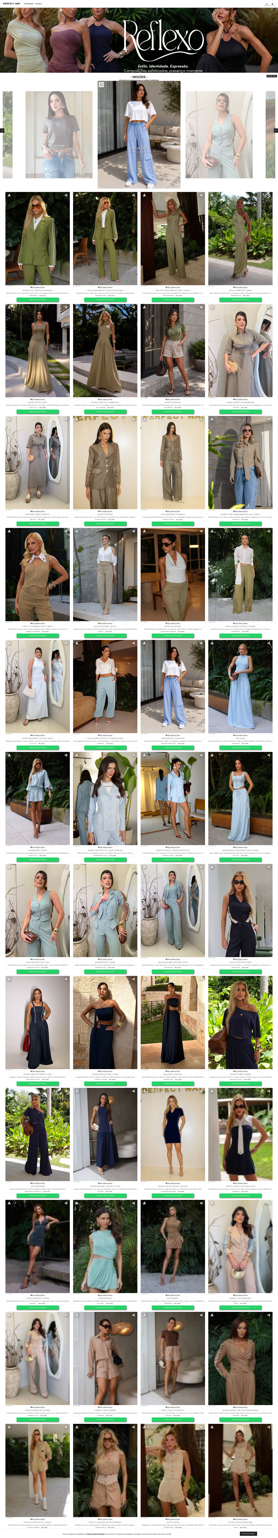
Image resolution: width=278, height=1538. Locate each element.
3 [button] (140, 69)
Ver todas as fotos (38, 287)
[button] (267, 3)
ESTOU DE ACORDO (248, 1533)
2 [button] (138, 69)
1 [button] (136, 69)
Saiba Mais (272, 76)
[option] (139, 40)
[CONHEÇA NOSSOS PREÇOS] (37, 302)
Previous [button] (2, 130)
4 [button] (142, 69)
